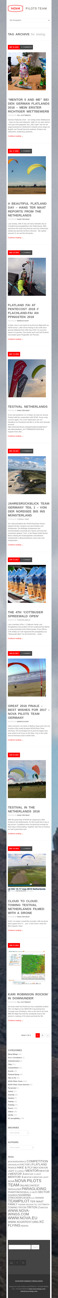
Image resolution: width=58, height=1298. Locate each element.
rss (23, 1263)
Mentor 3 (17, 1173)
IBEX (36, 1167)
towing (13, 1207)
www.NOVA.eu (22, 1218)
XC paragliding (14, 1118)
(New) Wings (13, 1054)
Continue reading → (15, 136)
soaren (13, 1195)
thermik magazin (26, 1205)
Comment (26, 151)
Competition (37, 1161)
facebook (17, 1263)
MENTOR (32, 1170)
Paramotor (12, 1088)
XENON (24, 1226)
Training (11, 1105)
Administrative (14, 1061)
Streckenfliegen (19, 1197)
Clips (10, 1064)
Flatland (39, 1164)
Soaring (11, 1095)
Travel (10, 1108)
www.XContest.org (23, 1221)
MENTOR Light (41, 1177)
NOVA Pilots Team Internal (18, 1085)
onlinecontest (29, 1185)
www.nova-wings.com (19, 1212)
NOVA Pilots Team (15, 1081)
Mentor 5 (28, 1177)
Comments (26, 47)
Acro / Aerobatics (15, 1058)
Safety (10, 1091)
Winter (44, 1208)
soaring (24, 1195)
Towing (10, 1102)
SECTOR (44, 1192)
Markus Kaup (23, 321)
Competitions (13, 1068)
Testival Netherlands (28, 406)
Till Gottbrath (24, 115)
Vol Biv (10, 1115)
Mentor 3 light (32, 1174)
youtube (11, 1263)
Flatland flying (13, 1075)
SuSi (32, 1198)
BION (10, 1162)
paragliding (34, 1189)
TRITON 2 (33, 1207)
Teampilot (19, 1201)
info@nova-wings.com (29, 1291)
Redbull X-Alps (29, 1192)
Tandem (11, 1098)
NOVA (11, 1181)
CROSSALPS (14, 1165)
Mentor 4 (15, 1177)
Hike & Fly (12, 1078)
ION (41, 1167)
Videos (10, 1112)
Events (11, 1071)
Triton (22, 1207)
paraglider (14, 1189)
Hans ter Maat (23, 219)
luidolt (21, 1171)
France (12, 1168)
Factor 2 (26, 1164)
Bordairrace (19, 1162)
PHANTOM (14, 1192)
